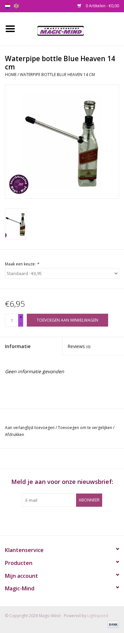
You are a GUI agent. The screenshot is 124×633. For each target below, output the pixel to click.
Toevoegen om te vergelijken (85, 427)
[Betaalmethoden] (112, 624)
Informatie (17, 346)
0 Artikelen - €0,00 (102, 6)
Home (11, 74)
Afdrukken (14, 434)
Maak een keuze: (22, 264)
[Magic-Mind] (72, 28)
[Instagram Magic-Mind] (68, 520)
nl (7, 6)
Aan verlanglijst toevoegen (30, 427)
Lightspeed (97, 615)
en (16, 6)
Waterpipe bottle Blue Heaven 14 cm (57, 74)
